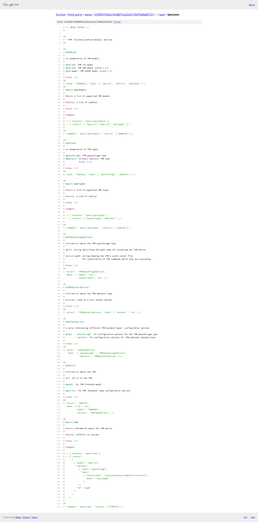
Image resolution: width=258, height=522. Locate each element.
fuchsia (60, 14)
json (252, 517)
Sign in (252, 4)
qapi (162, 14)
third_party (75, 14)
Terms (34, 517)
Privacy (26, 517)
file (117, 22)
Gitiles (18, 517)
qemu (88, 14)
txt (245, 517)
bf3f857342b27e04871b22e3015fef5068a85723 (124, 14)
